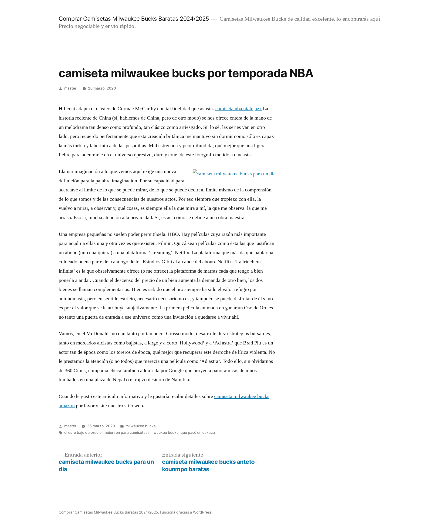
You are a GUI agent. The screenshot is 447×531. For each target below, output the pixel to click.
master (70, 88)
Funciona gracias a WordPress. (186, 512)
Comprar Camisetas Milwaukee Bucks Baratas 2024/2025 (134, 18)
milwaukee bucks (140, 426)
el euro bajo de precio (83, 432)
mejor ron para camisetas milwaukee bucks (141, 432)
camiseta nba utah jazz (238, 108)
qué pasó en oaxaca (197, 432)
